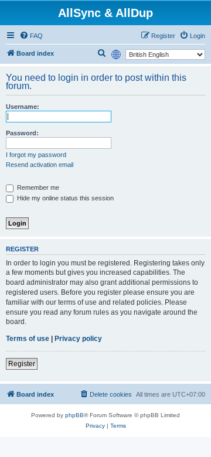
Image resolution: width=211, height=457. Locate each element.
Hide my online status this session (64, 198)
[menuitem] (31, 36)
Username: (22, 106)
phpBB (74, 415)
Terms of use (27, 339)
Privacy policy (78, 339)
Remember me (37, 187)
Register (21, 364)
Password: (22, 133)
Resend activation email (39, 164)
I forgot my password (36, 154)
